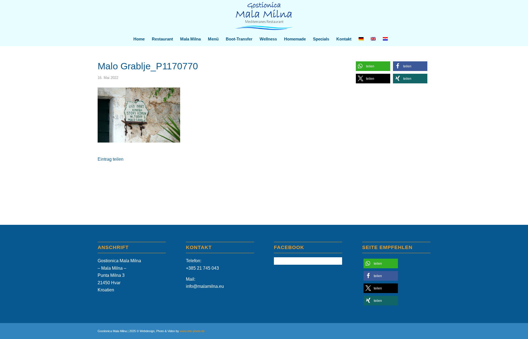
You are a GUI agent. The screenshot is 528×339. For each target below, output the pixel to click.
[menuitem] (139, 39)
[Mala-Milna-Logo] (264, 16)
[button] (373, 66)
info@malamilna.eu (205, 286)
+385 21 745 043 (202, 268)
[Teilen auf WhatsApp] (212, 175)
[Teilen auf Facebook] (136, 175)
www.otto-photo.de (192, 331)
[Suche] (394, 39)
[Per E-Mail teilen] (288, 175)
